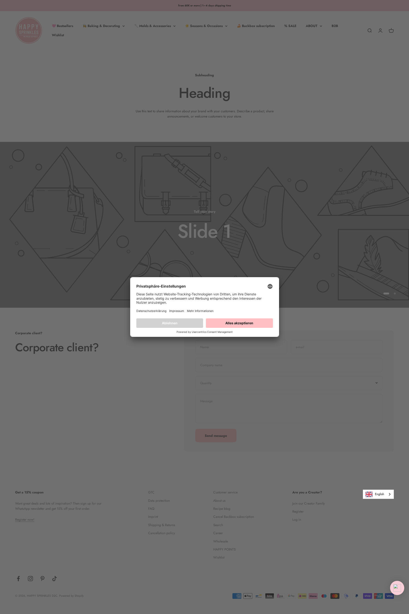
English (379, 494)
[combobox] (378, 494)
